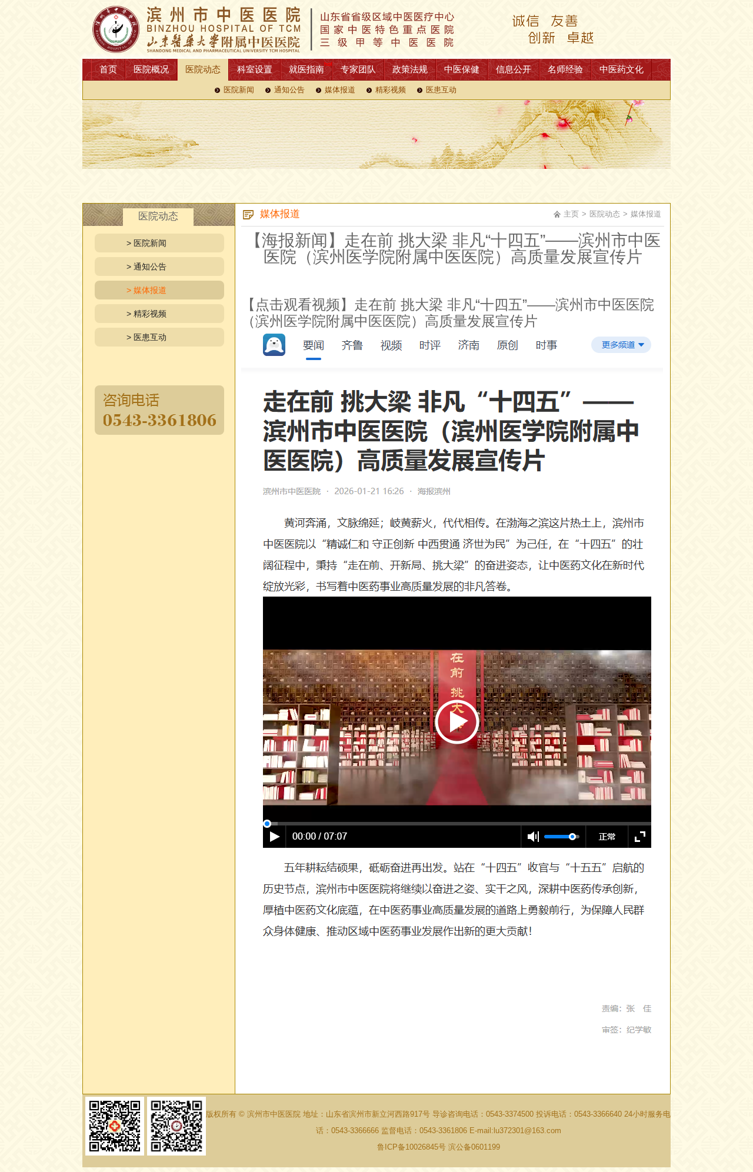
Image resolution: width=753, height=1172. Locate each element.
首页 (108, 69)
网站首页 (376, 29)
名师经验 (565, 69)
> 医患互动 (146, 337)
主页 (571, 213)
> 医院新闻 (146, 243)
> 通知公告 (146, 266)
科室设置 (254, 69)
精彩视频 (390, 90)
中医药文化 (621, 69)
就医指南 (306, 69)
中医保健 (461, 69)
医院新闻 (239, 90)
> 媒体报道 (146, 290)
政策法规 (410, 69)
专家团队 (358, 69)
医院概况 (151, 69)
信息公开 (513, 69)
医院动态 (203, 69)
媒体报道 (340, 90)
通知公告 (289, 90)
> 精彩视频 (146, 313)
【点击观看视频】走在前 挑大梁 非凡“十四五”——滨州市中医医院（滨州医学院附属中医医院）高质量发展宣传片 (447, 313)
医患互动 (441, 90)
